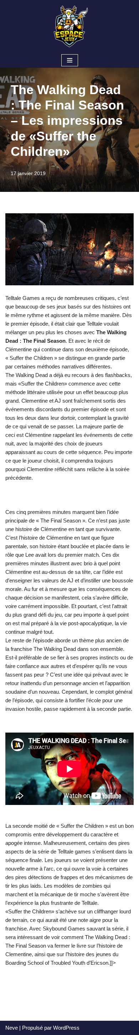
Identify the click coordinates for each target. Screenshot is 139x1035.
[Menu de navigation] (69, 60)
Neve (11, 1028)
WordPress (66, 1028)
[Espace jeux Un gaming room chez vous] (69, 26)
